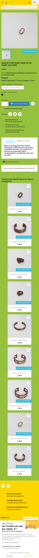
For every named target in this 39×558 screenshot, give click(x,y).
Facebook (3, 485)
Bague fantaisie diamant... (19, 307)
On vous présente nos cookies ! (11, 548)
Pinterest (20, 114)
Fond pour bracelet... (19, 471)
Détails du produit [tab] (23, 141)
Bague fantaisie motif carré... (19, 438)
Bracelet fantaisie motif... (19, 242)
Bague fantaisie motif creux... (19, 209)
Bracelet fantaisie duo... (19, 373)
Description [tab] (10, 141)
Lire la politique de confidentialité (10, 542)
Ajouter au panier (19, 104)
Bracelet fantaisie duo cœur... (19, 406)
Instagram (8, 485)
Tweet (15, 114)
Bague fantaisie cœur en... (19, 274)
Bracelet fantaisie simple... (19, 340)
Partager (10, 114)
